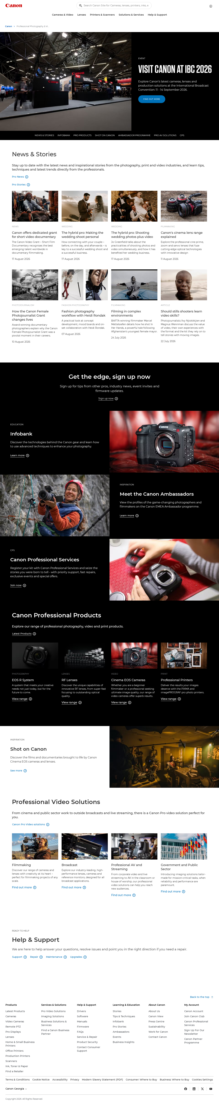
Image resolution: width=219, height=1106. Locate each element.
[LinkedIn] (194, 1088)
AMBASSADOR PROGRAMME (134, 135)
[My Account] (211, 6)
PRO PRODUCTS (82, 135)
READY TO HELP (20, 930)
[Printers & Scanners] (116, 15)
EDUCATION (16, 424)
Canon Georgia (15, 1088)
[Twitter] (202, 1088)
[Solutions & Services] (145, 15)
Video (114, 674)
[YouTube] (210, 1088)
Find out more (151, 99)
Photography (20, 674)
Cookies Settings (202, 1079)
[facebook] (185, 1088)
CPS (182, 135)
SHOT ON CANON (105, 135)
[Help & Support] (168, 15)
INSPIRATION (127, 484)
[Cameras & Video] (74, 15)
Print (164, 674)
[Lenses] (87, 15)
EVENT (141, 58)
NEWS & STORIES (44, 135)
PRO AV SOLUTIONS (165, 135)
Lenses (66, 674)
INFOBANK (63, 135)
